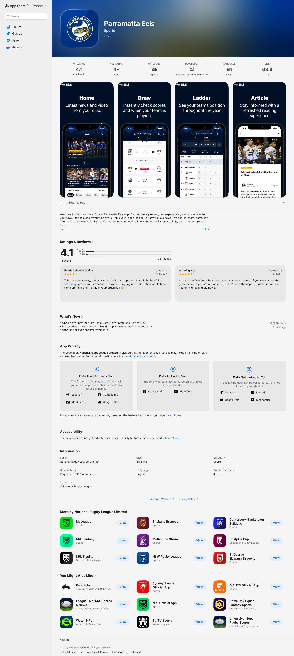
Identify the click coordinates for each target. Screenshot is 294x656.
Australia (64, 640)
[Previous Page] (56, 283)
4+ (215, 474)
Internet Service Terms (71, 652)
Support (136, 652)
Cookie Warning (120, 652)
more (206, 228)
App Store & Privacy (97, 652)
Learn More (173, 415)
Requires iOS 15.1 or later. (76, 474)
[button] (26, 27)
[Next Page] (290, 283)
